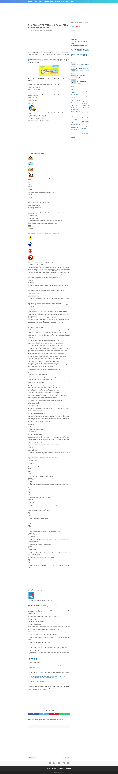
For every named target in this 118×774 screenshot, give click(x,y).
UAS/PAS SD (84, 131)
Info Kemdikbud (75, 111)
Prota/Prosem (84, 110)
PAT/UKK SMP (84, 94)
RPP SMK (83, 119)
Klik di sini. (49, 681)
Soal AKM (83, 124)
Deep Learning (75, 107)
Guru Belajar (74, 109)
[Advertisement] (37, 8)
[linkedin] (63, 764)
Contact (54, 768)
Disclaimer (68, 768)
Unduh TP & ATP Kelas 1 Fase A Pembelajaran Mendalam (82, 82)
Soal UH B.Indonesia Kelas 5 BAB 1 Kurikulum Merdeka (82, 76)
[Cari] (89, 1)
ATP (73, 92)
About (48, 768)
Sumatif (83, 128)
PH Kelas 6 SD (84, 109)
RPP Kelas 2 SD (85, 115)
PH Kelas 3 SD (84, 103)
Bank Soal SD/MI (38, 1)
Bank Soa (40, 689)
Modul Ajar (74, 127)
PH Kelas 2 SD (84, 101)
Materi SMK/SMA (75, 121)
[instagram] (54, 764)
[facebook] (33, 714)
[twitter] (44, 714)
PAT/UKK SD (84, 93)
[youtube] (68, 764)
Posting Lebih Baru (32, 757)
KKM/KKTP (74, 113)
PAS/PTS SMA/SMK (76, 132)
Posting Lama (66, 757)
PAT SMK (83, 91)
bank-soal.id (62, 772)
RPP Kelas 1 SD (85, 112)
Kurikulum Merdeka (76, 114)
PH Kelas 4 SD (84, 105)
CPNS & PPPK (75, 103)
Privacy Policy (61, 768)
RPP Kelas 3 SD (85, 117)
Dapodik (73, 105)
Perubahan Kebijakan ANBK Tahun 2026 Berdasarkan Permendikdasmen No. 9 (80, 51)
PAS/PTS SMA (75, 131)
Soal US (83, 126)
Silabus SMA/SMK (85, 121)
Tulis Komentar (49, 30)
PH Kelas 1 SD (84, 99)
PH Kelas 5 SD (84, 107)
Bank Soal (32, 30)
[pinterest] (54, 714)
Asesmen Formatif (75, 89)
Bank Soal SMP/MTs (48, 1)
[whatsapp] (64, 714)
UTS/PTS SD (84, 133)
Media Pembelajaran (76, 124)
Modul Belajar (69, 1)
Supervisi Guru (84, 130)
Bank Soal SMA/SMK (59, 1)
